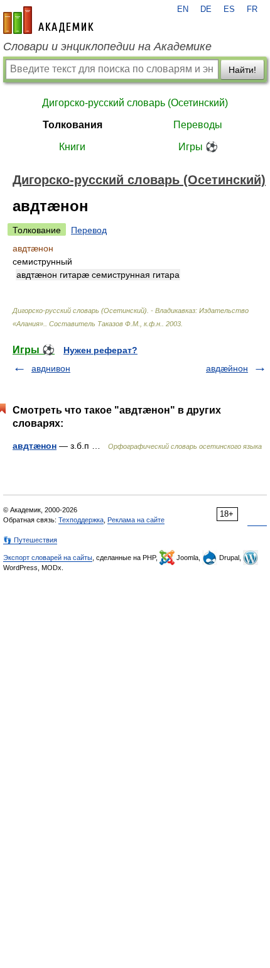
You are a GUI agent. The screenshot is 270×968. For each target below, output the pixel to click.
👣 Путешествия (30, 540)
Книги (72, 146)
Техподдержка (81, 520)
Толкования (72, 124)
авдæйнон (227, 368)
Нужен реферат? (100, 350)
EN (182, 9)
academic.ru (48, 20)
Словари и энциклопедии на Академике (107, 46)
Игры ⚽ (198, 146)
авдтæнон (35, 446)
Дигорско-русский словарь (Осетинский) (135, 102)
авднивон (50, 368)
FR (252, 9)
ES (229, 9)
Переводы (197, 124)
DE (206, 9)
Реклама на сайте (136, 520)
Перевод (89, 230)
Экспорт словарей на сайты (47, 557)
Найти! (242, 70)
